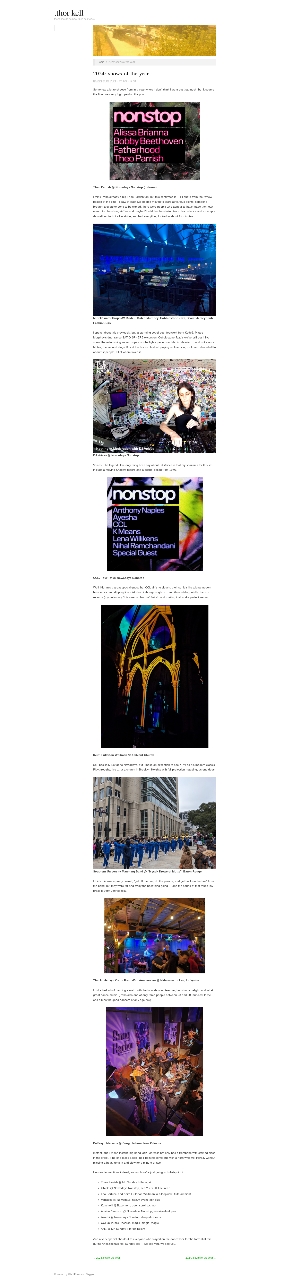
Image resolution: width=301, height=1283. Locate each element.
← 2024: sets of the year (106, 1257)
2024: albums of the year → (201, 1257)
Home (100, 62)
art (134, 81)
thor (125, 81)
